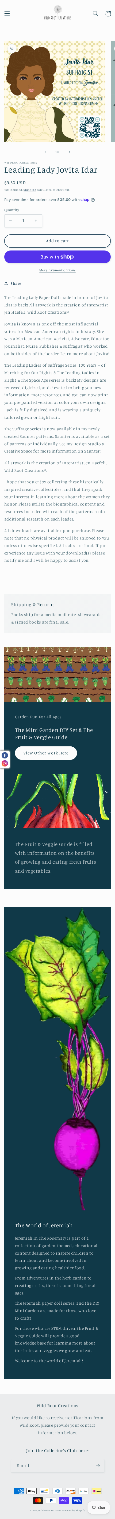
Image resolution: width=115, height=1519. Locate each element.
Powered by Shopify (73, 1510)
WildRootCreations (49, 1510)
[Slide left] (45, 152)
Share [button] (16, 283)
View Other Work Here (45, 752)
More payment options (57, 270)
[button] (7, 13)
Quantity (11, 210)
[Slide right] (69, 152)
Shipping (30, 189)
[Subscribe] (98, 1465)
